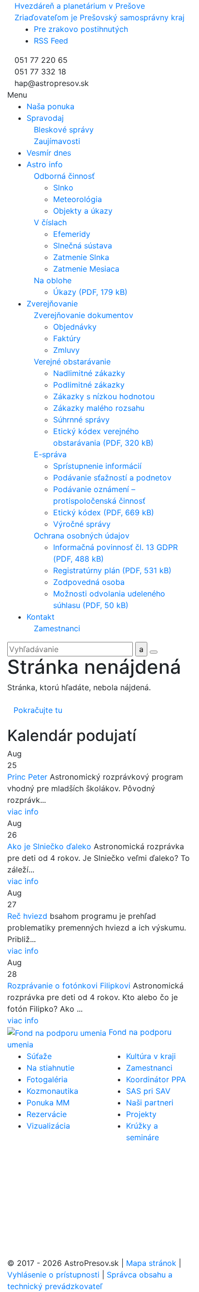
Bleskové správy (64, 129)
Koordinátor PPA (156, 1079)
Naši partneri (149, 1102)
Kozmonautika (52, 1091)
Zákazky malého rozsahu (98, 408)
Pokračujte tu (38, 710)
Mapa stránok (151, 1263)
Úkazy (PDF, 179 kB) (90, 292)
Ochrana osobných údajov (81, 535)
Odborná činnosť (64, 176)
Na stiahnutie (50, 1068)
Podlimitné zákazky (89, 385)
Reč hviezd (27, 916)
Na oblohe (52, 280)
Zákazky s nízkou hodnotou (104, 396)
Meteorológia (77, 199)
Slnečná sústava (82, 245)
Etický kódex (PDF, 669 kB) (103, 512)
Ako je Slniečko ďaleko (49, 846)
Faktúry (67, 338)
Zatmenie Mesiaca (86, 269)
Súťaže (39, 1056)
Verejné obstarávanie (72, 361)
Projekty (141, 1114)
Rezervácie (47, 1114)
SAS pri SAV (148, 1091)
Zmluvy (66, 350)
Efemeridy (71, 234)
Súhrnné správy (81, 419)
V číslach (50, 222)
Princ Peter (27, 777)
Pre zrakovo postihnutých (81, 29)
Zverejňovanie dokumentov (83, 315)
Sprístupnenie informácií (97, 466)
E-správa (50, 454)
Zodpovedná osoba (89, 582)
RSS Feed (51, 40)
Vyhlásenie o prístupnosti (53, 1274)
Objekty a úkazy (83, 211)
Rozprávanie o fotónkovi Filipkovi (68, 985)
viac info (23, 811)
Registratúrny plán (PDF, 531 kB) (112, 570)
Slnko (63, 187)
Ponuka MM (48, 1102)
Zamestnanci (57, 628)
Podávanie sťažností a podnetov (112, 477)
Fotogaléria (47, 1079)
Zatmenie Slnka (81, 257)
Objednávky (75, 327)
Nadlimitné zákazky (89, 373)
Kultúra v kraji (151, 1056)
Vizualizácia (48, 1126)
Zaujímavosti (57, 141)
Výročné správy (82, 524)
